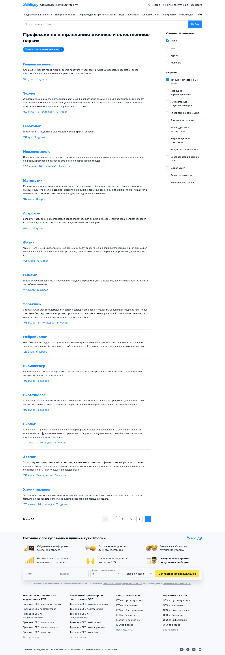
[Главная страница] (30, 5)
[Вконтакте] (182, 649)
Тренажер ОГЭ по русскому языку (89, 604)
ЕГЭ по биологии (125, 615)
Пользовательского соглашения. (177, 584)
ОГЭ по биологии (173, 615)
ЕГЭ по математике (127, 605)
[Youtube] (194, 649)
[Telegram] (188, 649)
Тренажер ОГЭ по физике (84, 632)
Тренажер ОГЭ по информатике (87, 627)
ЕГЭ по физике (124, 624)
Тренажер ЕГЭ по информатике (40, 627)
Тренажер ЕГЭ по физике (37, 632)
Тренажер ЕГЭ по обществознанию (33, 615)
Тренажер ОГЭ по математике (86, 608)
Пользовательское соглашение (100, 649)
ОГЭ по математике (174, 605)
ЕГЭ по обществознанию (130, 610)
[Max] (200, 649)
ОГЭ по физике (171, 624)
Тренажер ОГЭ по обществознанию (80, 615)
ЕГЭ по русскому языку (129, 600)
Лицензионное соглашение (65, 649)
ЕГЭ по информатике (128, 620)
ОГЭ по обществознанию (177, 610)
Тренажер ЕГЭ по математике (39, 608)
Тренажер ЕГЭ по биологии (38, 622)
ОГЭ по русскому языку (176, 600)
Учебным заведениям (35, 649)
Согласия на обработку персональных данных (122, 584)
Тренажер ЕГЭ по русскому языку (42, 604)
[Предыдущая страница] (105, 519)
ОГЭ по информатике (175, 620)
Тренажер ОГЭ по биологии (85, 622)
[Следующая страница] (148, 519)
